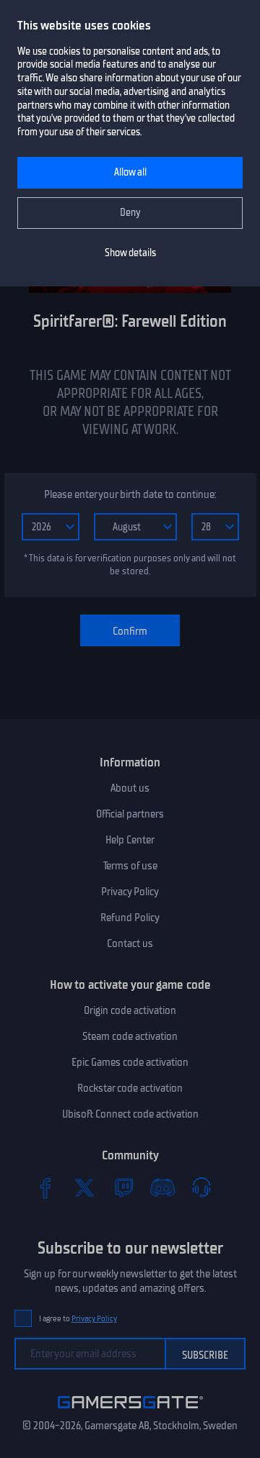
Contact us (130, 943)
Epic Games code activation (130, 1062)
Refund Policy (130, 917)
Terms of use (130, 866)
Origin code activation (130, 1010)
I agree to (78, 1318)
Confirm (130, 631)
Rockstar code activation (130, 1088)
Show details (130, 253)
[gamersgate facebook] (45, 1187)
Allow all (130, 172)
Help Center (130, 840)
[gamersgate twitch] (123, 1187)
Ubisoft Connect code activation (130, 1114)
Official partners (130, 814)
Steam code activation (130, 1036)
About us (130, 788)
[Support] (201, 1187)
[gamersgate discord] (162, 1187)
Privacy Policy (130, 891)
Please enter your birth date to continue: (130, 494)
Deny (130, 212)
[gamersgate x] (84, 1187)
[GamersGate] (130, 1411)
